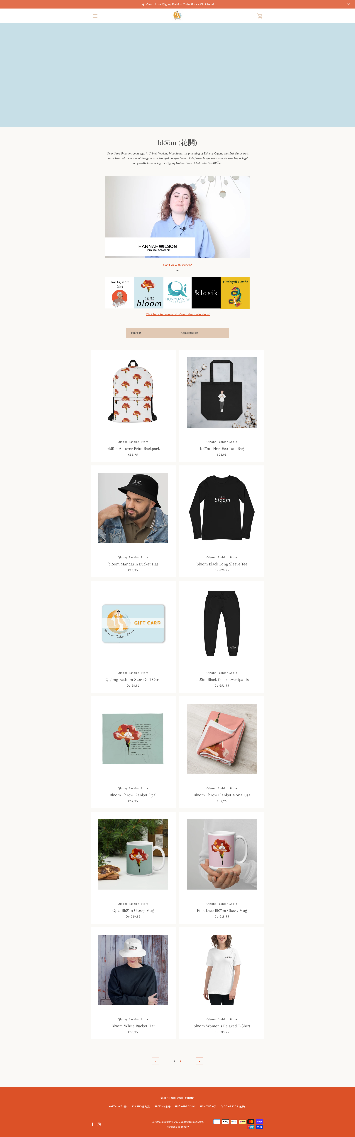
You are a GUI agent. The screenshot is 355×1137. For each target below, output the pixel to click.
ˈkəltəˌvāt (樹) (117, 1106)
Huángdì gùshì (185, 1106)
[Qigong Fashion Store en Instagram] (99, 1124)
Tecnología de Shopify (177, 1126)
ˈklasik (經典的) (140, 1106)
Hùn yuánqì (208, 1106)
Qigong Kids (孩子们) (234, 1106)
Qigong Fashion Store (192, 1121)
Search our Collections (177, 1098)
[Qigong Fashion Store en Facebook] (92, 1124)
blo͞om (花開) (163, 1106)
